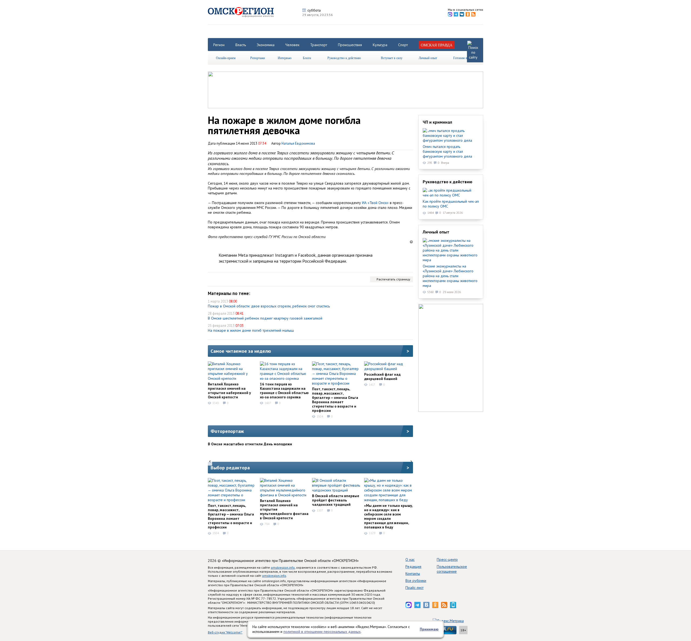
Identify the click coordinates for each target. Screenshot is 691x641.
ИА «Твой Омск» (375, 202)
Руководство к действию (344, 58)
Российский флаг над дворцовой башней (382, 376)
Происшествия (350, 44)
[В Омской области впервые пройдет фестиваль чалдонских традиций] (336, 485)
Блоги (307, 58)
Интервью (285, 58)
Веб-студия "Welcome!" (225, 632)
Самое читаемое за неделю (241, 351)
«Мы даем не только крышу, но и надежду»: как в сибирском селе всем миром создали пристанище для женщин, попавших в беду (388, 516)
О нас (410, 559)
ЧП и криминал (437, 122)
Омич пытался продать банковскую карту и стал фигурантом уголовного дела (447, 151)
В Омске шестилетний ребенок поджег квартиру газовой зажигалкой (265, 318)
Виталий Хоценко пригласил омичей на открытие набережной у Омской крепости (229, 390)
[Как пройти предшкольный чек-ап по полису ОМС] (451, 193)
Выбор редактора (230, 467)
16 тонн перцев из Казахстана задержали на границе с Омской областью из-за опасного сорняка (284, 390)
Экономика (266, 44)
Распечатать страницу (393, 279)
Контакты (412, 573)
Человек (292, 44)
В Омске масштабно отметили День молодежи (250, 444)
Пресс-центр (447, 559)
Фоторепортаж (227, 431)
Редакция (413, 566)
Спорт (403, 44)
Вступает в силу (391, 58)
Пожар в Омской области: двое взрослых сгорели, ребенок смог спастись (269, 306)
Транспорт (318, 44)
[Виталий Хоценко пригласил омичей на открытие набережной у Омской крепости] (232, 371)
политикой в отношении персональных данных (322, 631)
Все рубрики (415, 580)
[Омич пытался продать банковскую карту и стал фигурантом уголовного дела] (451, 135)
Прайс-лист (414, 587)
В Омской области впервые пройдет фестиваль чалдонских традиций (335, 500)
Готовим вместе (464, 58)
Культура (380, 44)
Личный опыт (428, 58)
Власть (240, 44)
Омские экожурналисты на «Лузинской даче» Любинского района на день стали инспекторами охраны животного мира (450, 276)
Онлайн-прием (226, 58)
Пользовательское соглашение (452, 569)
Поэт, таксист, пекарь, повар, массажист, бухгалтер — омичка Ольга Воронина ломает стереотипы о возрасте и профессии (335, 399)
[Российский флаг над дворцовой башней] (388, 366)
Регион (219, 44)
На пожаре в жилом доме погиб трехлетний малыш (251, 330)
